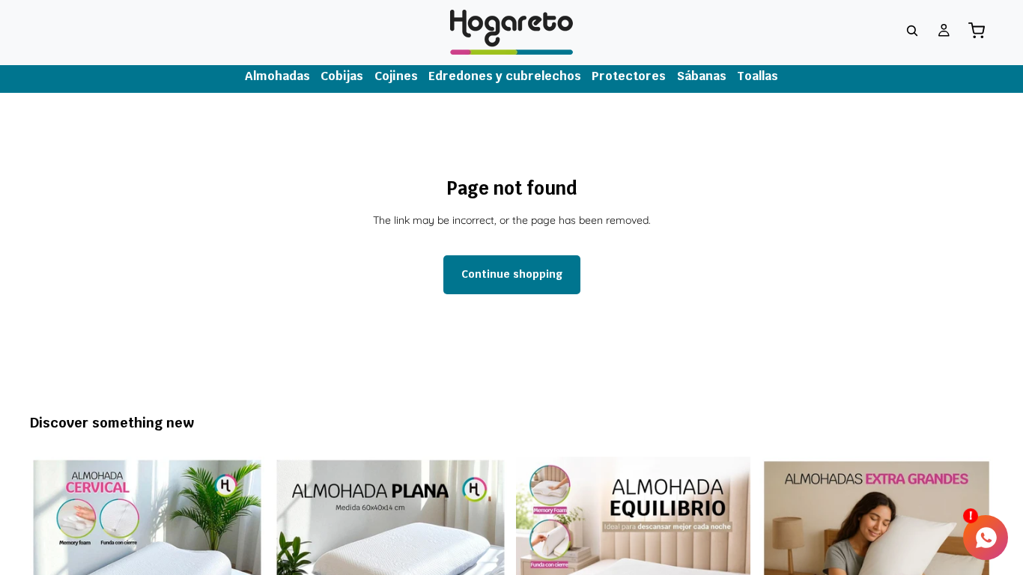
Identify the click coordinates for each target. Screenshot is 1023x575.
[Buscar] (912, 30)
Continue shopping (511, 274)
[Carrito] (976, 30)
